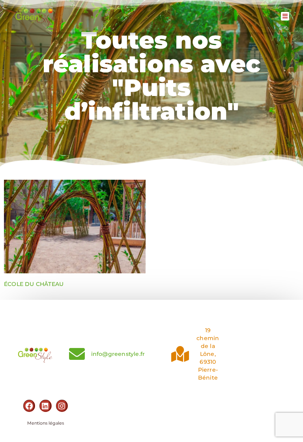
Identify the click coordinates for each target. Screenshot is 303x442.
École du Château (34, 284)
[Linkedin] (45, 406)
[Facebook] (29, 406)
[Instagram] (62, 406)
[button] (285, 16)
